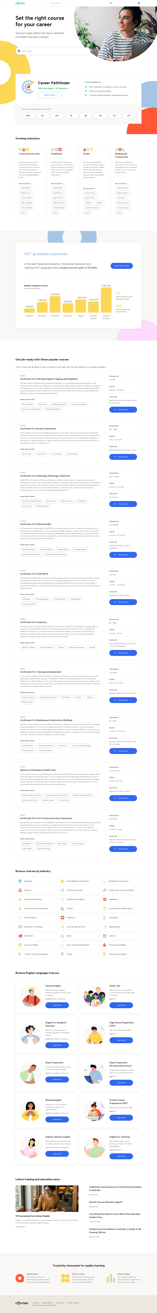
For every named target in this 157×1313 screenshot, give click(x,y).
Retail (69, 936)
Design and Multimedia (33, 899)
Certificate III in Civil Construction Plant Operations (46, 818)
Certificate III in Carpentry (33, 622)
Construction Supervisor (46, 745)
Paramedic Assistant (48, 800)
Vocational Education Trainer (48, 697)
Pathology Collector (67, 501)
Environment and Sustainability (36, 908)
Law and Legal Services (76, 927)
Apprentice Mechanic (91, 208)
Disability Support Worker (52, 409)
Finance (70, 908)
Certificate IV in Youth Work (34, 574)
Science (112, 936)
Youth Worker (26, 599)
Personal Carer (25, 193)
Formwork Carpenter (46, 647)
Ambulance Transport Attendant (82, 795)
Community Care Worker (79, 404)
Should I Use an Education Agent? (106, 1202)
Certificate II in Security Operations (38, 428)
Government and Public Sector (121, 908)
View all (23, 213)
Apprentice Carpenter (28, 647)
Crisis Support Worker (79, 549)
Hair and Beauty (30, 918)
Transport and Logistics (118, 954)
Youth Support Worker (42, 599)
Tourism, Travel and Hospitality (36, 954)
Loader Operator (27, 848)
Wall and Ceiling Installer (76, 647)
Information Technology (33, 927)
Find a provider (123, 410)
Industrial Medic (58, 188)
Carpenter (88, 203)
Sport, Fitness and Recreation (78, 945)
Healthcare (56, 153)
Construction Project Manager (81, 745)
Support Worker (25, 188)
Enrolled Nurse (57, 193)
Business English (53, 1100)
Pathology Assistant (42, 506)
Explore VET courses (121, 266)
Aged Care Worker (26, 203)
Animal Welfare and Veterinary (78, 881)
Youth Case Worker (26, 208)
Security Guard (89, 198)
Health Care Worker (59, 203)
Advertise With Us (47, 1303)
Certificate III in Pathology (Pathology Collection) (45, 476)
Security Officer (90, 193)
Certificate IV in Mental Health (35, 524)
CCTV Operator (56, 454)
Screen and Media (31, 945)
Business (27, 890)
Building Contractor (123, 203)
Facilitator (78, 697)
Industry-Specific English (57, 1137)
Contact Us (35, 1303)
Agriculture (28, 881)
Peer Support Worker (46, 549)
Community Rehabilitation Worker (55, 554)
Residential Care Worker (59, 404)
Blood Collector (51, 501)
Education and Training (75, 899)
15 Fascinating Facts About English (32, 1216)
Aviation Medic (64, 800)
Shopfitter (100, 203)
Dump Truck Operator (43, 848)
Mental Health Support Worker (31, 554)
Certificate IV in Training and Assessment (40, 672)
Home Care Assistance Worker (31, 409)
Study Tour (114, 986)
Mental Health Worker (28, 549)
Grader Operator (62, 843)
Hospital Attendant (58, 208)
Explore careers (49, 95)
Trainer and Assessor (28, 697)
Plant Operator (26, 843)
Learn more (57, 1005)
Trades (86, 153)
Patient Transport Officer (29, 800)
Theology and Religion (117, 945)
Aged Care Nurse (58, 198)
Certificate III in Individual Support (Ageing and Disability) (49, 379)
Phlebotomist (82, 501)
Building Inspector (122, 193)
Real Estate (28, 936)
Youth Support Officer (29, 604)
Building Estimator (122, 188)
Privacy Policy (60, 1303)
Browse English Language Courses (37, 973)
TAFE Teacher (66, 697)
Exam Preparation (54, 1062)
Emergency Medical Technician (31, 795)
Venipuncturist (26, 506)
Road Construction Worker (44, 843)
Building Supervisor (28, 750)
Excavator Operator (123, 208)
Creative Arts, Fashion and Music (121, 890)
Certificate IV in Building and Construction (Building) (46, 720)
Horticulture (113, 918)
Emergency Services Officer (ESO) (56, 795)
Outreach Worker (26, 198)
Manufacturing (114, 927)
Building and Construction (119, 881)
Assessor (89, 697)
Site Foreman (121, 198)
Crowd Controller (72, 454)
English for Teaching (119, 1137)
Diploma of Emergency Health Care (38, 770)
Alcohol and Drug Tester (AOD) (31, 501)
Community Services (29, 153)
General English (53, 986)
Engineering (113, 899)
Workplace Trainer (27, 702)
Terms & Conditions (73, 1303)
